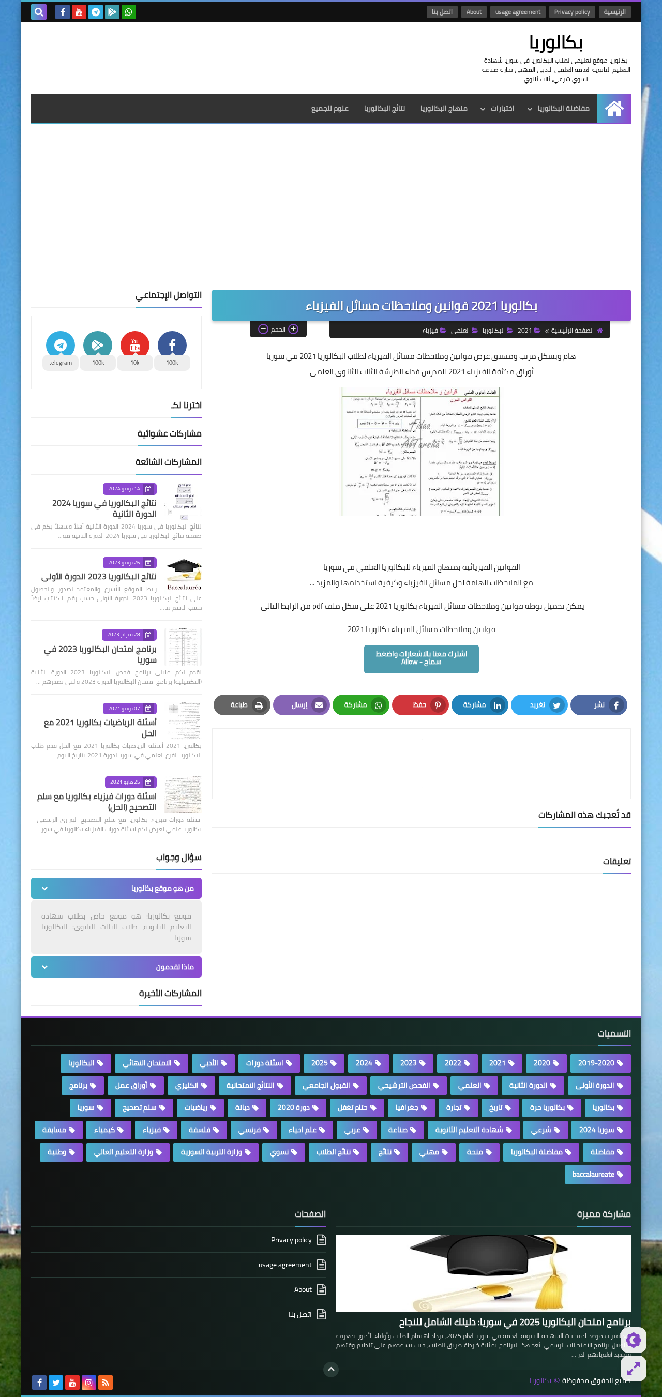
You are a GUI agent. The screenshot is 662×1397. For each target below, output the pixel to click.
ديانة (242, 1107)
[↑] (331, 1369)
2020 (542, 1063)
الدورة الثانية (528, 1085)
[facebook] (62, 12)
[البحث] (39, 12)
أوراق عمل (131, 1085)
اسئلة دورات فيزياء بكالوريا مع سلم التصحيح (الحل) (97, 801)
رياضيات (196, 1107)
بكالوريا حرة (547, 1107)
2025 (319, 1063)
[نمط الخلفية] (633, 1368)
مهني (429, 1152)
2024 (364, 1063)
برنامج (78, 1085)
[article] (322, 763)
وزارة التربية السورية (211, 1152)
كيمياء (104, 1129)
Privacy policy (572, 12)
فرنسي (249, 1129)
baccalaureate (593, 1174)
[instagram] (89, 1382)
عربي (352, 1129)
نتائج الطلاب (334, 1152)
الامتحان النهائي (147, 1063)
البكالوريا (494, 330)
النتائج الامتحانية (251, 1085)
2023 (408, 1063)
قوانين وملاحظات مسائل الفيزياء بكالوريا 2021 (421, 629)
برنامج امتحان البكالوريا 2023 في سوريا (100, 654)
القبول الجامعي (326, 1085)
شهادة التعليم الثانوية (469, 1129)
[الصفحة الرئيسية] (614, 108)
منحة (475, 1152)
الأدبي (209, 1063)
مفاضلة (602, 1152)
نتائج (385, 1152)
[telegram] (95, 12)
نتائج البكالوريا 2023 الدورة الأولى (99, 576)
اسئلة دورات (264, 1063)
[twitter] (56, 1382)
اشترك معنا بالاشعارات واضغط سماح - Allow (422, 657)
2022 (453, 1063)
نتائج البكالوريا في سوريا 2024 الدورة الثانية (104, 508)
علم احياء (303, 1129)
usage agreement (517, 12)
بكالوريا (556, 41)
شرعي (541, 1129)
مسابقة (54, 1129)
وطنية (57, 1152)
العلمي (460, 330)
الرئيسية (615, 12)
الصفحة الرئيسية (572, 330)
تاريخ (495, 1107)
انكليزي (187, 1085)
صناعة (398, 1129)
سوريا (86, 1107)
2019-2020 (596, 1063)
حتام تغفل (353, 1107)
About (474, 12)
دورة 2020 (294, 1107)
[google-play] (112, 12)
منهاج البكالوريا (444, 108)
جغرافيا (407, 1107)
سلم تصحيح (140, 1107)
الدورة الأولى (595, 1085)
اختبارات (503, 108)
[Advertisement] (331, 212)
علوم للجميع (330, 108)
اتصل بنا (442, 12)
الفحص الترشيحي (404, 1085)
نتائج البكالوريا (384, 108)
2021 (525, 330)
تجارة (453, 1107)
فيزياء (430, 330)
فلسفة (199, 1129)
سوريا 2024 (596, 1129)
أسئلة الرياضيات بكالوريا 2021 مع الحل (100, 727)
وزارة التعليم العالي (123, 1152)
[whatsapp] (129, 12)
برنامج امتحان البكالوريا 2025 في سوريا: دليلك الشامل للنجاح (515, 1321)
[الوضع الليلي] (633, 1340)
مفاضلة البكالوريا (564, 108)
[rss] (105, 1382)
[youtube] (79, 12)
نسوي (279, 1152)
